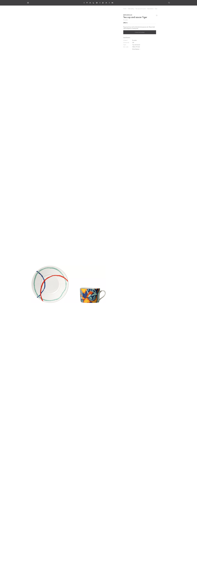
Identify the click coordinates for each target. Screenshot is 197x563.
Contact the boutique (140, 32)
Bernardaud (150, 8)
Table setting (131, 8)
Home (124, 8)
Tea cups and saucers (141, 8)
